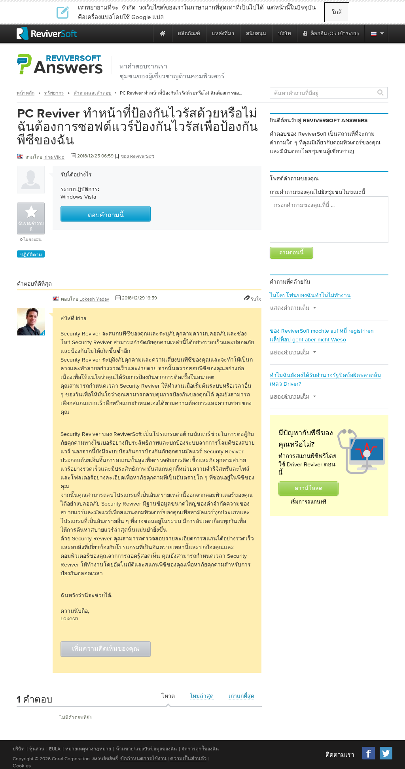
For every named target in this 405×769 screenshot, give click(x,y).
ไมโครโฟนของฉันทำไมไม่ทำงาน (310, 295)
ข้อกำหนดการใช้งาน (143, 758)
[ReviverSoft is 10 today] (145, 33)
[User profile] (31, 331)
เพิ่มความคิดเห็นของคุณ (105, 649)
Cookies (22, 766)
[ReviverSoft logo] (47, 33)
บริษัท (19, 749)
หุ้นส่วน (36, 749)
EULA (55, 749)
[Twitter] (386, 758)
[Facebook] (369, 758)
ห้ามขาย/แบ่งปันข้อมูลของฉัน (146, 749)
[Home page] (162, 33)
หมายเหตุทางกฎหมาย (88, 749)
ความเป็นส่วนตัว (188, 758)
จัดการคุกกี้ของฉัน (200, 749)
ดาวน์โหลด (308, 488)
